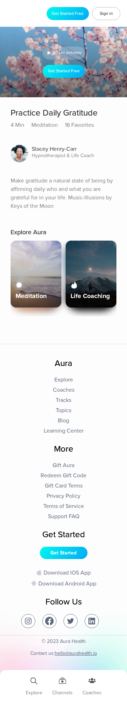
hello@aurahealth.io (76, 653)
